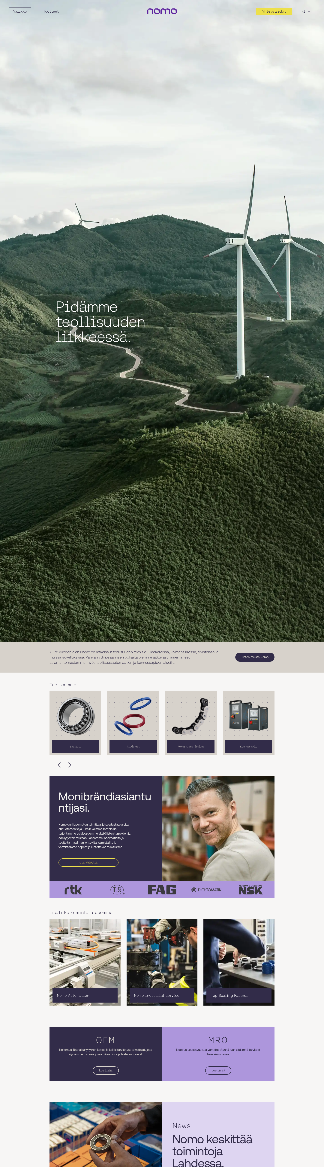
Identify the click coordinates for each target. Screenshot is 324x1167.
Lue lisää (105, 1070)
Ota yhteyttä (89, 862)
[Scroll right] (70, 765)
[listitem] (75, 723)
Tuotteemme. (63, 684)
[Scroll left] (59, 765)
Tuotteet (51, 11)
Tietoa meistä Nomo (254, 657)
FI (303, 11)
